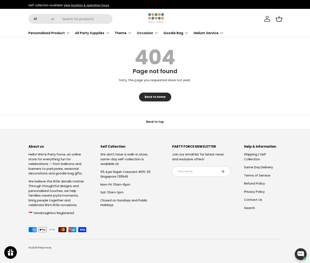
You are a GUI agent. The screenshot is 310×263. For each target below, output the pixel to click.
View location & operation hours (86, 5)
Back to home (155, 97)
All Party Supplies (89, 33)
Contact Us (253, 199)
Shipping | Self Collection (255, 156)
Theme (121, 33)
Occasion (145, 33)
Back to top (155, 122)
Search (249, 208)
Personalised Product (46, 33)
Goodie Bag (173, 33)
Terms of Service (257, 175)
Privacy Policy (254, 191)
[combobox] (70, 19)
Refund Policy (254, 183)
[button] (279, 18)
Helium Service (206, 33)
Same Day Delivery (258, 167)
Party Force (44, 247)
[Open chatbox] (301, 254)
